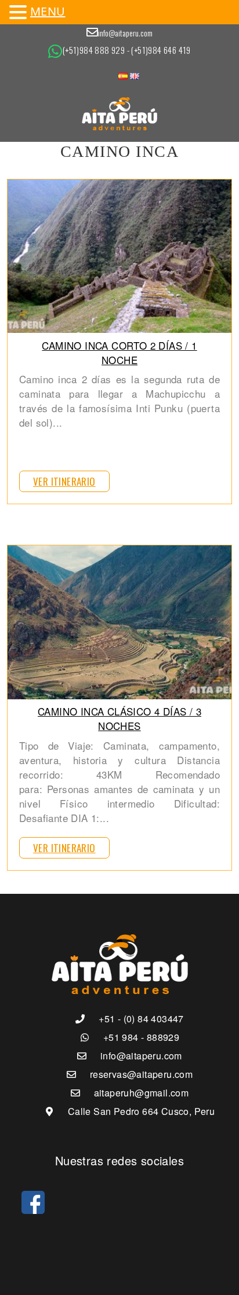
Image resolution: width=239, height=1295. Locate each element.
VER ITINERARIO (64, 481)
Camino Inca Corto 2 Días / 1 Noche (119, 352)
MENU (48, 11)
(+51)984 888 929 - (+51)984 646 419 (126, 49)
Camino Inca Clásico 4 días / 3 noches (119, 718)
